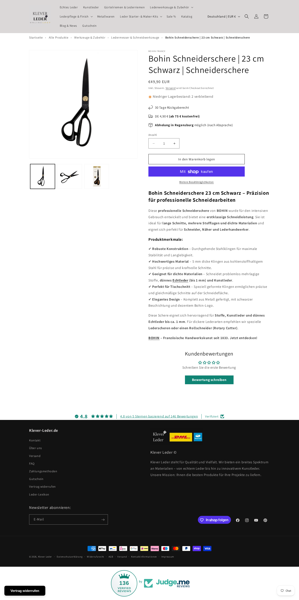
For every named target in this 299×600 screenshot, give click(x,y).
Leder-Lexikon (39, 494)
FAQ (32, 463)
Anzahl (152, 135)
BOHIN (154, 338)
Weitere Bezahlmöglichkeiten (196, 182)
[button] (171, 7)
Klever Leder (45, 556)
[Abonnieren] (103, 520)
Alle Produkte (59, 37)
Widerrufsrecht (95, 556)
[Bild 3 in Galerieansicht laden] (96, 176)
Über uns (35, 448)
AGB (111, 556)
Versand (171, 88)
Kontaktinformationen (144, 556)
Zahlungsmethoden (43, 471)
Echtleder (180, 280)
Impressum (167, 556)
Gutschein (36, 479)
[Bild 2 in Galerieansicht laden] (69, 176)
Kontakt (34, 440)
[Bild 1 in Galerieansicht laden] (42, 176)
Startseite (36, 37)
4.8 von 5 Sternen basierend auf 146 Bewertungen (159, 416)
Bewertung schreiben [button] (209, 379)
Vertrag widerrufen (42, 487)
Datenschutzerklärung (70, 556)
